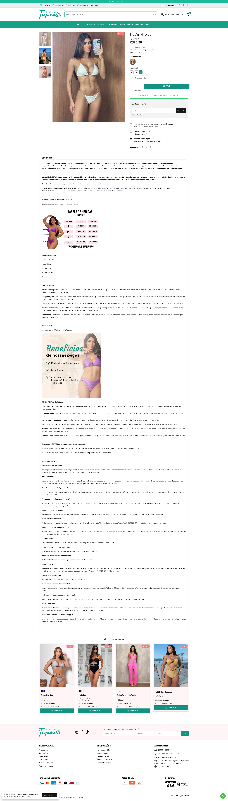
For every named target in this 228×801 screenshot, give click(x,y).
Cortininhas (112, 24)
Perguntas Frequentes (105, 759)
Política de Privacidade (47, 763)
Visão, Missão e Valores (47, 766)
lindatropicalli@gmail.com (89, 5)
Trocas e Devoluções (104, 763)
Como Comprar (102, 753)
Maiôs (122, 24)
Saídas (130, 24)
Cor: (135, 57)
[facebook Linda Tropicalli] (183, 5)
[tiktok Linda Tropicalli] (187, 5)
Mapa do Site (43, 753)
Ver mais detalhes (137, 53)
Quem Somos (43, 750)
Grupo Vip (170, 5)
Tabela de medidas (103, 750)
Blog (162, 5)
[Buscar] (154, 14)
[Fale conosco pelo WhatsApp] (223, 796)
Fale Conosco (43, 759)
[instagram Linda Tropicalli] (179, 5)
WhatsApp (46, 5)
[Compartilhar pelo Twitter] (146, 147)
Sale (137, 24)
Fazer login (179, 14)
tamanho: (134, 68)
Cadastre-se (169, 14)
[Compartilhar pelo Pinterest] (150, 147)
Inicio (79, 24)
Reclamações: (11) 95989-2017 (65, 5)
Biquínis (100, 24)
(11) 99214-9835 (163, 750)
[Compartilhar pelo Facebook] (142, 147)
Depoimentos (43, 756)
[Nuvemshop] (180, 796)
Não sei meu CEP (137, 114)
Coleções (88, 24)
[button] (159, 96)
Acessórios (146, 24)
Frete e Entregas (103, 756)
